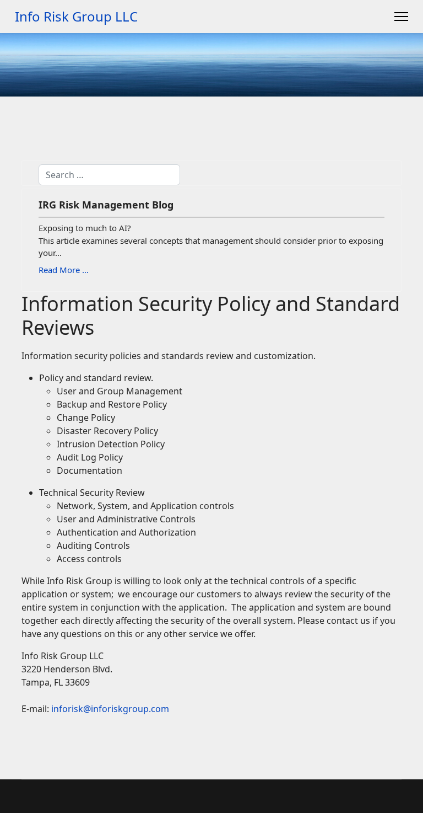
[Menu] (401, 16)
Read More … (64, 269)
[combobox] (109, 174)
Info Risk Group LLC (76, 16)
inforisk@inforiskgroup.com (110, 709)
